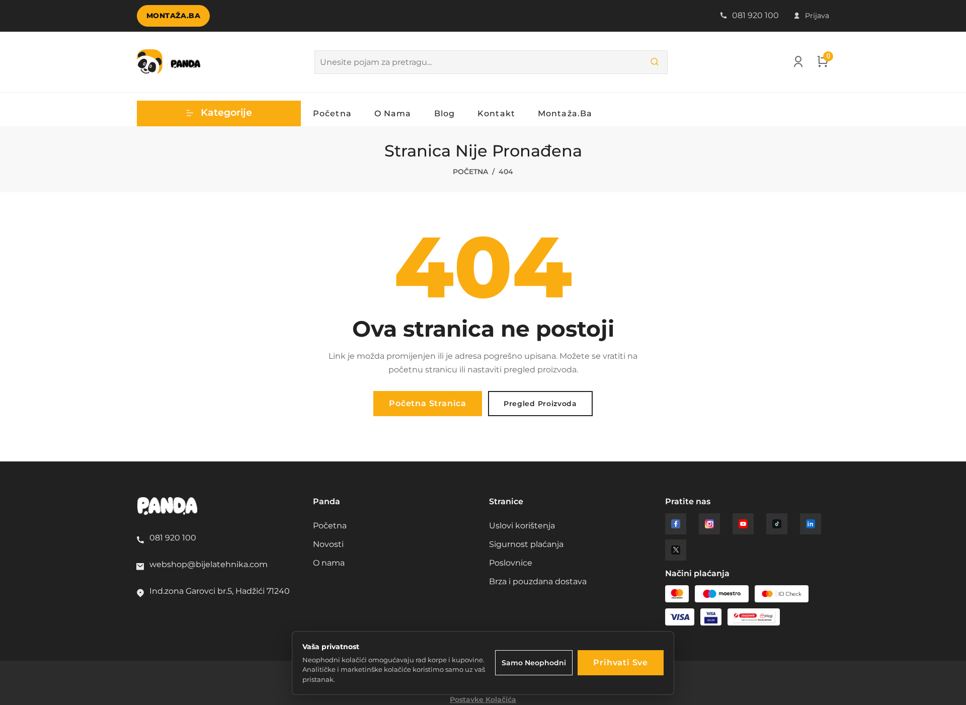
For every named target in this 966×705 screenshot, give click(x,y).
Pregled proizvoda (540, 403)
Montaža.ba (173, 15)
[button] (219, 113)
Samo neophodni (534, 662)
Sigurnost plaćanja (526, 544)
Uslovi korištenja (522, 525)
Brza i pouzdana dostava (538, 581)
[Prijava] (798, 63)
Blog (444, 113)
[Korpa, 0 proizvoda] (823, 63)
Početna (332, 113)
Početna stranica (427, 403)
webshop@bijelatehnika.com (208, 564)
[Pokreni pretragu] (655, 62)
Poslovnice (510, 563)
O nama (393, 113)
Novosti (328, 544)
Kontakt (496, 113)
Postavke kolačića (483, 699)
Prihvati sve (620, 662)
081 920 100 (754, 15)
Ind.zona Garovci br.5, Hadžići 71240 (219, 591)
